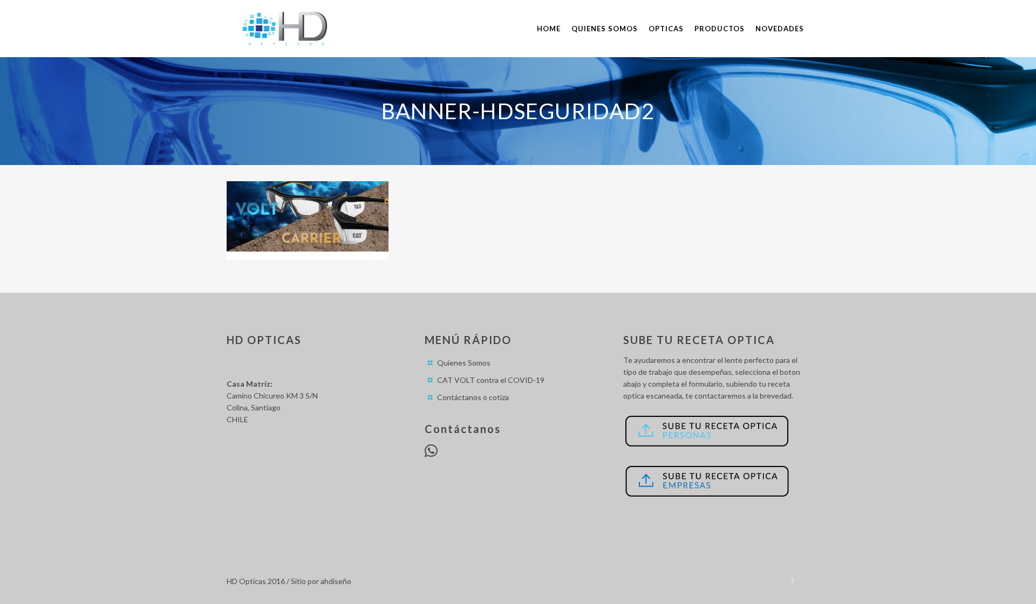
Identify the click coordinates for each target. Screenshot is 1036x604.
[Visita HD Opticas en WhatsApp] (431, 453)
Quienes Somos (463, 362)
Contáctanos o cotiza (473, 397)
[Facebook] (793, 581)
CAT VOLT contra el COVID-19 (490, 380)
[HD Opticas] (286, 28)
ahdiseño (336, 581)
